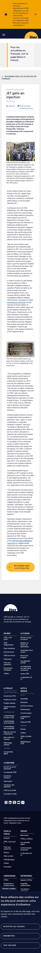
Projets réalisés (9, 703)
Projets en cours (10, 700)
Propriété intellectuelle (25, 884)
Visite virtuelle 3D (25, 737)
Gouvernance (9, 652)
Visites (6, 674)
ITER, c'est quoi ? (10, 842)
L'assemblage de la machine (9, 722)
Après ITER (24, 674)
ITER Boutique (9, 860)
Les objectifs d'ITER (25, 662)
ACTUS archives (26, 706)
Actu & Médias (23, 689)
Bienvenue (24, 835)
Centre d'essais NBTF (10, 708)
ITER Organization (8, 644)
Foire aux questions (7, 664)
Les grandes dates (8, 753)
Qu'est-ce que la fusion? (25, 638)
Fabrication (8, 781)
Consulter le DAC (10, 794)
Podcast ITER (25, 722)
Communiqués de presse (26, 849)
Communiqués (26, 713)
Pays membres (9, 648)
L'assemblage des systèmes (9, 727)
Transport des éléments (9, 786)
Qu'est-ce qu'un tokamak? (10, 768)
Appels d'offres (26, 880)
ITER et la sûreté (10, 790)
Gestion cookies (9, 889)
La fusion (24, 634)
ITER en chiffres (26, 839)
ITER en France (9, 656)
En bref (7, 634)
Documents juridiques (8, 669)
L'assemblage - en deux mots (9, 717)
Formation (7, 867)
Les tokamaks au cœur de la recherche (25, 668)
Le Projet (8, 688)
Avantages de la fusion (26, 651)
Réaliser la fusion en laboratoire (24, 645)
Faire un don (8, 856)
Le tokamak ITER (10, 772)
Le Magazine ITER (25, 718)
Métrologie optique (8, 744)
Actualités (24, 699)
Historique (8, 659)
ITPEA (6, 880)
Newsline (23, 702)
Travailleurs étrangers (24, 890)
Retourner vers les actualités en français (19, 78)
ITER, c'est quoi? (8, 638)
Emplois (7, 838)
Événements (25, 710)
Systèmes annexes (7, 777)
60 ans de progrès (24, 657)
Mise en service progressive (10, 733)
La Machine (9, 763)
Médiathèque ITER (25, 743)
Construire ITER (10, 696)
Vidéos (23, 733)
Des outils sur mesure (9, 738)
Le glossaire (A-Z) (26, 678)
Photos (23, 729)
